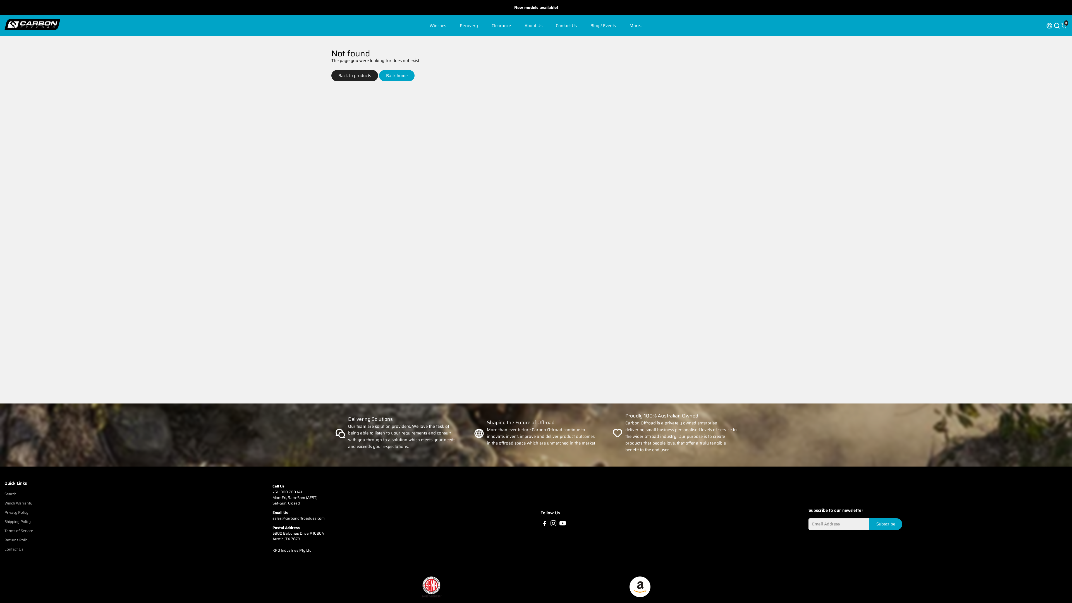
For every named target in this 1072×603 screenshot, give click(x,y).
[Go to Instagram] (553, 524)
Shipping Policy (17, 522)
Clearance (501, 25)
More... (636, 25)
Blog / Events (603, 25)
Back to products (354, 75)
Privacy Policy (16, 512)
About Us (533, 25)
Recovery (469, 25)
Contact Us (566, 25)
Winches (438, 25)
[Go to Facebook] (545, 524)
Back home (397, 75)
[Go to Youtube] (562, 524)
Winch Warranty (18, 503)
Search (10, 494)
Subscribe (885, 524)
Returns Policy (17, 540)
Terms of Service (18, 531)
